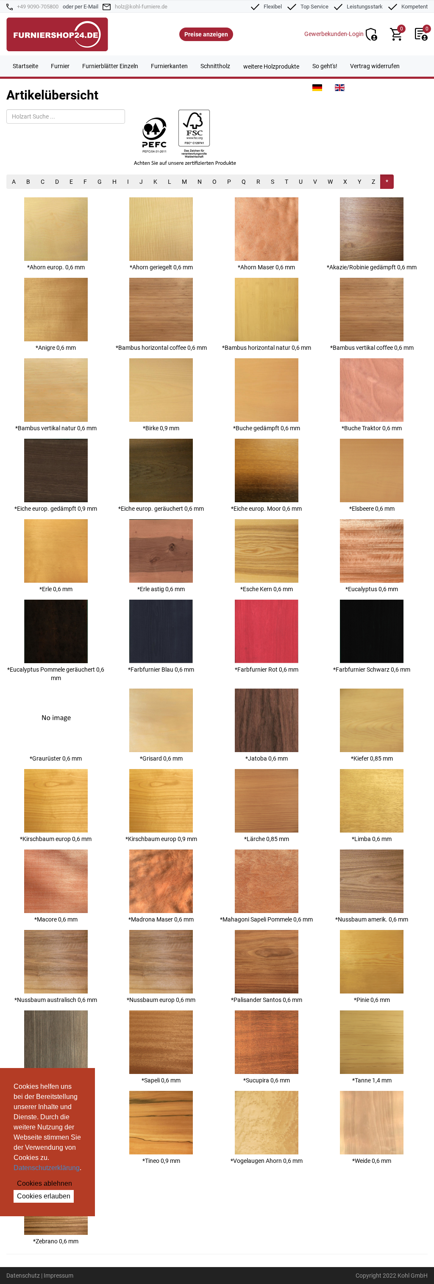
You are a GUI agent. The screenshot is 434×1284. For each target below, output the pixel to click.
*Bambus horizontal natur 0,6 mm (266, 347)
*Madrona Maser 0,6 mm (161, 919)
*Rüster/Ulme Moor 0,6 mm (56, 1080)
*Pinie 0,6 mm (372, 999)
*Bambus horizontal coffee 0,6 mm (161, 347)
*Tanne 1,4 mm (372, 1080)
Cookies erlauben (43, 1196)
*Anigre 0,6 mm (56, 347)
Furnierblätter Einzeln (110, 66)
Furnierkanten (169, 66)
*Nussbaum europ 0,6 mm (161, 999)
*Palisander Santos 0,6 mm (266, 999)
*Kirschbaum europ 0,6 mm (56, 839)
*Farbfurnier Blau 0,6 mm (161, 669)
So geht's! (324, 66)
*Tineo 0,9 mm (161, 1160)
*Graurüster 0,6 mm (56, 758)
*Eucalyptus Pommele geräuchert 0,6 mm (55, 673)
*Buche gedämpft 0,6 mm (266, 428)
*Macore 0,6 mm (56, 919)
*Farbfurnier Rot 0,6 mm (266, 669)
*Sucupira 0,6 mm (266, 1080)
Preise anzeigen (206, 34)
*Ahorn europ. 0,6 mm (56, 267)
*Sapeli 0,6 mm (161, 1080)
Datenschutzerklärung (47, 1167)
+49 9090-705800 (37, 6)
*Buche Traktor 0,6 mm (372, 428)
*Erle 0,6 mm (55, 589)
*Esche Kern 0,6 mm (266, 589)
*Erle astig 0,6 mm (161, 589)
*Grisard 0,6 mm (161, 758)
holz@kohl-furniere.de (141, 6)
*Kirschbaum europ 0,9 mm (161, 839)
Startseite (25, 66)
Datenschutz (23, 1275)
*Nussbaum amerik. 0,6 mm (371, 919)
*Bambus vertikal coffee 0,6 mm (372, 347)
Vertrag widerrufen (375, 66)
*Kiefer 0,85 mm (372, 758)
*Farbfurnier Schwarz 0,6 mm (371, 669)
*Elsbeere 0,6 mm (372, 508)
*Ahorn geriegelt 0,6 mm (161, 267)
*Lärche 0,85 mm (266, 839)
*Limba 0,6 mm (372, 839)
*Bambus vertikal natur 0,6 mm (56, 428)
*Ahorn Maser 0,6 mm (266, 267)
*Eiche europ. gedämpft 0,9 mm (55, 508)
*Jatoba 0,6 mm (266, 758)
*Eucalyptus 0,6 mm (371, 589)
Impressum (58, 1275)
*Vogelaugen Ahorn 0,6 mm (267, 1160)
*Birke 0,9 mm (161, 428)
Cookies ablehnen (44, 1183)
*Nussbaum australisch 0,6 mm (55, 999)
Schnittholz (215, 66)
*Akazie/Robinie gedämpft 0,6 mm (372, 267)
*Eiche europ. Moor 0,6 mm (266, 508)
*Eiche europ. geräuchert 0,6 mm (161, 508)
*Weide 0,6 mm (371, 1160)
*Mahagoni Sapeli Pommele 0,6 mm (266, 919)
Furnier (60, 66)
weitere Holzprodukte (271, 66)
